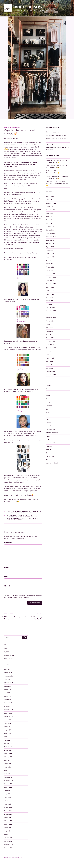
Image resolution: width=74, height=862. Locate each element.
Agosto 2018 (50, 321)
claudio (48, 176)
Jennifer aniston (31, 517)
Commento (8, 542)
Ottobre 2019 (50, 280)
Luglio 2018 (49, 324)
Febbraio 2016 (50, 365)
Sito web (7, 586)
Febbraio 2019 (50, 304)
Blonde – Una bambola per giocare (56, 135)
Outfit (21, 513)
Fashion (25, 511)
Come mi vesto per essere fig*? (55, 132)
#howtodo (11, 511)
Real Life (28, 513)
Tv (47, 459)
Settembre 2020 (51, 243)
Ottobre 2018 (50, 314)
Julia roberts (27, 518)
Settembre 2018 (51, 317)
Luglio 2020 (49, 250)
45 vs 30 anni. (50, 144)
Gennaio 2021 (50, 230)
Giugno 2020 (50, 253)
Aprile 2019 (49, 297)
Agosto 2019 (50, 287)
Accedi (6, 648)
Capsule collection (14, 515)
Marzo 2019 (49, 300)
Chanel (48, 402)
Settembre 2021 (51, 210)
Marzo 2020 (49, 263)
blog (47, 392)
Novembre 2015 (51, 375)
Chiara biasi (49, 405)
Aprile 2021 (49, 220)
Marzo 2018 (49, 331)
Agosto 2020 (50, 247)
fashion (21, 517)
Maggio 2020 (50, 257)
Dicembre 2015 (50, 371)
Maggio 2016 (50, 358)
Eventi (48, 412)
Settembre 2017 (51, 348)
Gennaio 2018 (50, 338)
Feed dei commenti (9, 655)
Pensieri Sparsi (50, 442)
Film (47, 419)
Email (6, 576)
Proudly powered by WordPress (13, 857)
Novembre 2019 (51, 277)
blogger (18, 511)
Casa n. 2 (48, 399)
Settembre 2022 (51, 203)
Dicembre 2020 (50, 233)
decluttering (12, 517)
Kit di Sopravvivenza (52, 432)
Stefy (19, 127)
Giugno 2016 (50, 354)
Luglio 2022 (49, 206)
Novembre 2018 (51, 311)
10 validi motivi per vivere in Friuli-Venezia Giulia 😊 (57, 184)
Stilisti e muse (50, 456)
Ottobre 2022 (50, 199)
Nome (6, 567)
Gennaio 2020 (50, 270)
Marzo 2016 (49, 361)
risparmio (18, 520)
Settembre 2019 (51, 284)
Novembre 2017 (51, 341)
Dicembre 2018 (50, 307)
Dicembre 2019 (50, 274)
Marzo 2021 (49, 223)
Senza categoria (51, 453)
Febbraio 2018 (50, 334)
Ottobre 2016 (50, 351)
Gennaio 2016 (50, 368)
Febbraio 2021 (50, 226)
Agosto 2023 (50, 196)
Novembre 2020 (51, 237)
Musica (48, 436)
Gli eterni (33, 511)
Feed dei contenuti (9, 652)
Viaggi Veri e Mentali (52, 463)
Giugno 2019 (50, 290)
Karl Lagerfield (50, 429)
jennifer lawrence (14, 518)
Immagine (49, 426)
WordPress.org (8, 658)
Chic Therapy (29, 7)
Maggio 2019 (50, 294)
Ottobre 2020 (50, 240)
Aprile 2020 (49, 260)
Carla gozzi (27, 515)
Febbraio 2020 (50, 267)
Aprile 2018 (49, 327)
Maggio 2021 (50, 216)
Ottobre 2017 (50, 344)
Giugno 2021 (49, 213)
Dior (47, 409)
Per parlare (49, 446)
